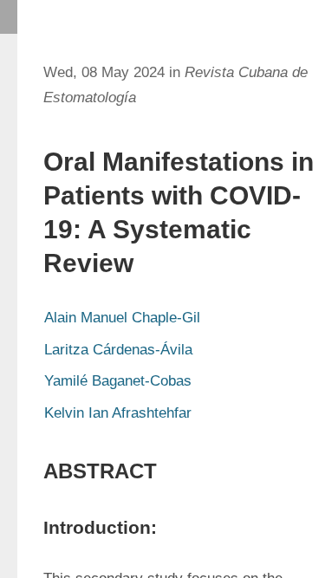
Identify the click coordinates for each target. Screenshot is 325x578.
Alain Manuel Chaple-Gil (122, 317)
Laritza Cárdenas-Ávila (118, 349)
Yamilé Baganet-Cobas (118, 381)
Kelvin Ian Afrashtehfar (118, 413)
